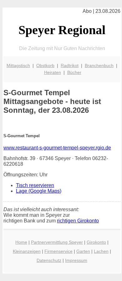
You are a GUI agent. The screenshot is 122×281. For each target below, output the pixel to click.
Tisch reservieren (35, 185)
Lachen (101, 251)
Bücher (74, 72)
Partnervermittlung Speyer (57, 242)
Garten (83, 251)
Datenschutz (49, 260)
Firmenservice (58, 251)
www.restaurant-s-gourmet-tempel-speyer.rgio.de (57, 147)
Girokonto (96, 242)
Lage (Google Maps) (38, 191)
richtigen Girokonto (78, 220)
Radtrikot (70, 65)
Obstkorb (45, 65)
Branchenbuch (99, 65)
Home (21, 242)
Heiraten (52, 72)
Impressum (76, 260)
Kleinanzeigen (27, 251)
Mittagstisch (18, 65)
